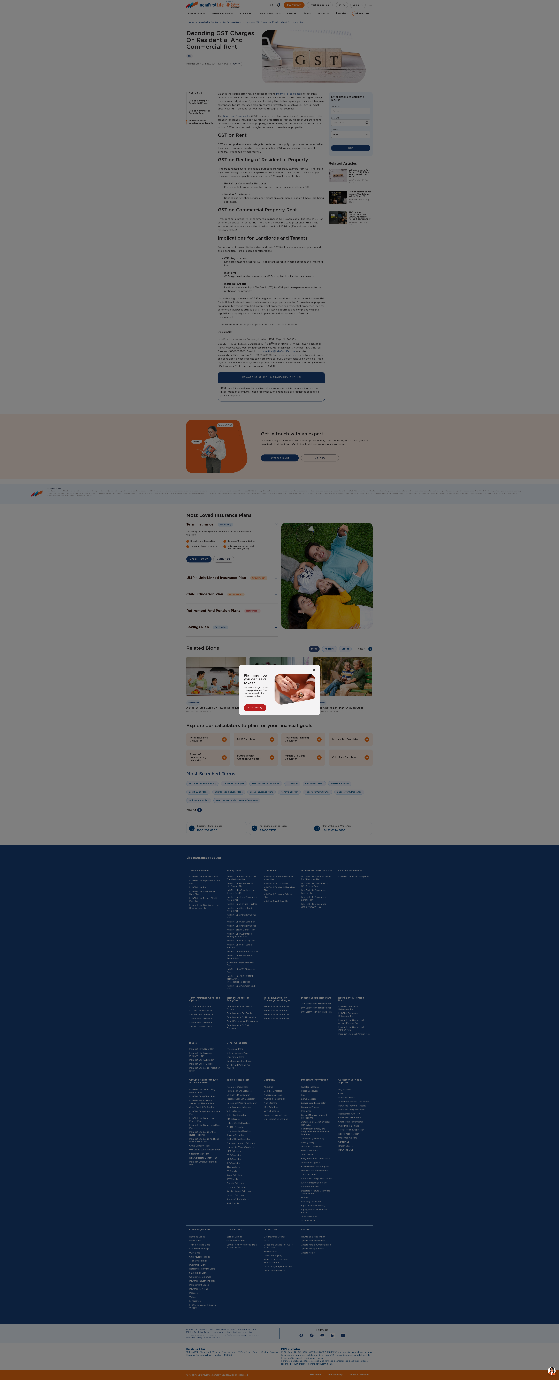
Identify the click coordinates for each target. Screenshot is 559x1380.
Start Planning (255, 708)
